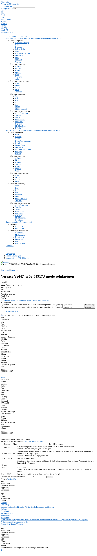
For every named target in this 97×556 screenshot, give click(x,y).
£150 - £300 (19, 229)
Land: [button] (3, 15)
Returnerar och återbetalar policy (51, 520)
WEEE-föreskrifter (32, 507)
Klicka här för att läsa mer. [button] (33, 442)
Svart (17, 96)
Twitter (16, 479)
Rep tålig (18, 124)
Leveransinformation (31, 520)
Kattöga (18, 162)
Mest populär (20, 235)
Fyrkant (18, 73)
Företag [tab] (4, 503)
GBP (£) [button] (4, 28)
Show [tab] (3, 505)
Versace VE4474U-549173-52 (17, 258)
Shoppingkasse (6, 6)
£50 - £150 (19, 226)
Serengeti (18, 60)
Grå (16, 105)
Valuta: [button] (3, 26)
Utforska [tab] (4, 509)
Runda (17, 70)
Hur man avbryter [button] (21, 522)
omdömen (10, 507)
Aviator (18, 66)
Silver (17, 107)
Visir (17, 75)
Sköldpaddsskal (21, 109)
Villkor (65, 520)
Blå (16, 98)
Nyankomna (19, 233)
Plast (17, 90)
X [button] (1, 8)
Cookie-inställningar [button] (46, 507)
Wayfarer (18, 77)
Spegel (17, 117)
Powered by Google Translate (12, 524)
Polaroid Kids (20, 243)
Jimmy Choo (20, 145)
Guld (17, 102)
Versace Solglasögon (13, 256)
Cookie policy (19, 507)
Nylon (17, 88)
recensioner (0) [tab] (12, 311)
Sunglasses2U (6, 4)
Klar (16, 100)
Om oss (4, 507)
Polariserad (19, 122)
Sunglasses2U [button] (7, 8)
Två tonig (18, 201)
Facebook (10, 479)
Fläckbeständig (20, 126)
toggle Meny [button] (5, 30)
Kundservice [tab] (5, 515)
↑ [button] (1, 550)
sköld (17, 79)
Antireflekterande (21, 113)
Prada (17, 58)
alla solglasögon (7, 513)
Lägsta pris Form (17, 520)
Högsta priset (20, 237)
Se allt (3, 377)
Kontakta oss (6, 520)
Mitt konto (5, 2)
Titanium (18, 92)
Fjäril (17, 160)
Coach (17, 51)
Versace (18, 62)
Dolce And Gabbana (23, 53)
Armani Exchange (22, 43)
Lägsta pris (19, 239)
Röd (16, 192)
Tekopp (18, 164)
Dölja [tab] (7, 505)
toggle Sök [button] (15, 4)
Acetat (17, 83)
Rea (16, 241)
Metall (17, 85)
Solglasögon (10, 254)
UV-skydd (19, 128)
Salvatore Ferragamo (23, 149)
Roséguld (18, 194)
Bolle (17, 45)
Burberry (18, 47)
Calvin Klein (20, 49)
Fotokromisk (20, 120)
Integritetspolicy (74, 520)
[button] (48, 11)
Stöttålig (18, 115)
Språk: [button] (3, 22)
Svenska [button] (4, 24)
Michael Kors (20, 55)
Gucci (17, 143)
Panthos (18, 68)
